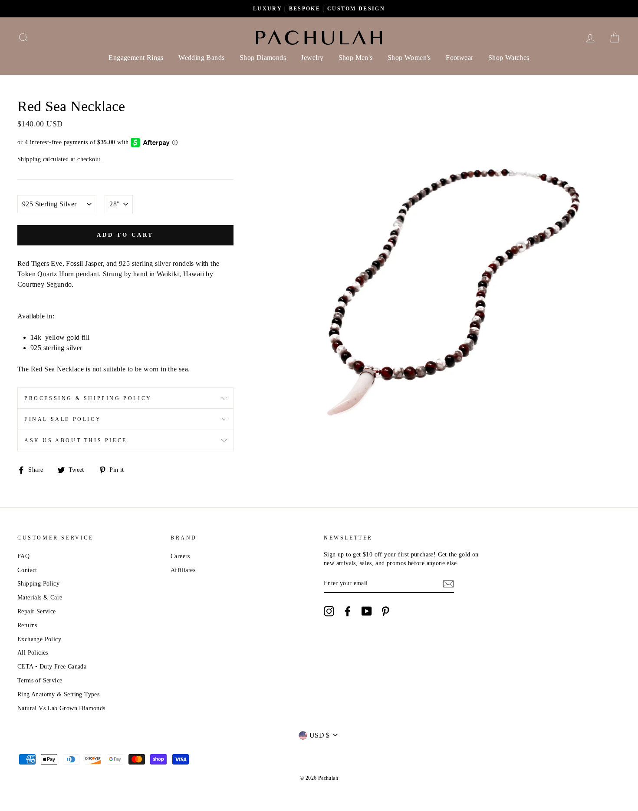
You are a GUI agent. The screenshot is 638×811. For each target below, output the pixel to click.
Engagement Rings (136, 57)
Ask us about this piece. (77, 440)
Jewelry (312, 57)
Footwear (459, 57)
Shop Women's (409, 57)
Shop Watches (508, 57)
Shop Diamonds (263, 57)
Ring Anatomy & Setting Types (58, 694)
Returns (27, 625)
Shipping (29, 159)
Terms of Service (39, 680)
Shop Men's (356, 57)
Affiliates (183, 570)
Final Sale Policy (62, 419)
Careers (180, 556)
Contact (27, 570)
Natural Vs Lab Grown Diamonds (61, 708)
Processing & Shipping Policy (88, 398)
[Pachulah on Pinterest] (385, 611)
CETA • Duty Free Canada (51, 666)
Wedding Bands (201, 57)
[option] (319, 8)
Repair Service (36, 611)
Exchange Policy (39, 639)
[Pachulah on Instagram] (329, 611)
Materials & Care (39, 597)
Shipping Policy (38, 583)
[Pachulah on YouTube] (367, 611)
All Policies (32, 652)
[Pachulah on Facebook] (347, 611)
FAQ (23, 556)
